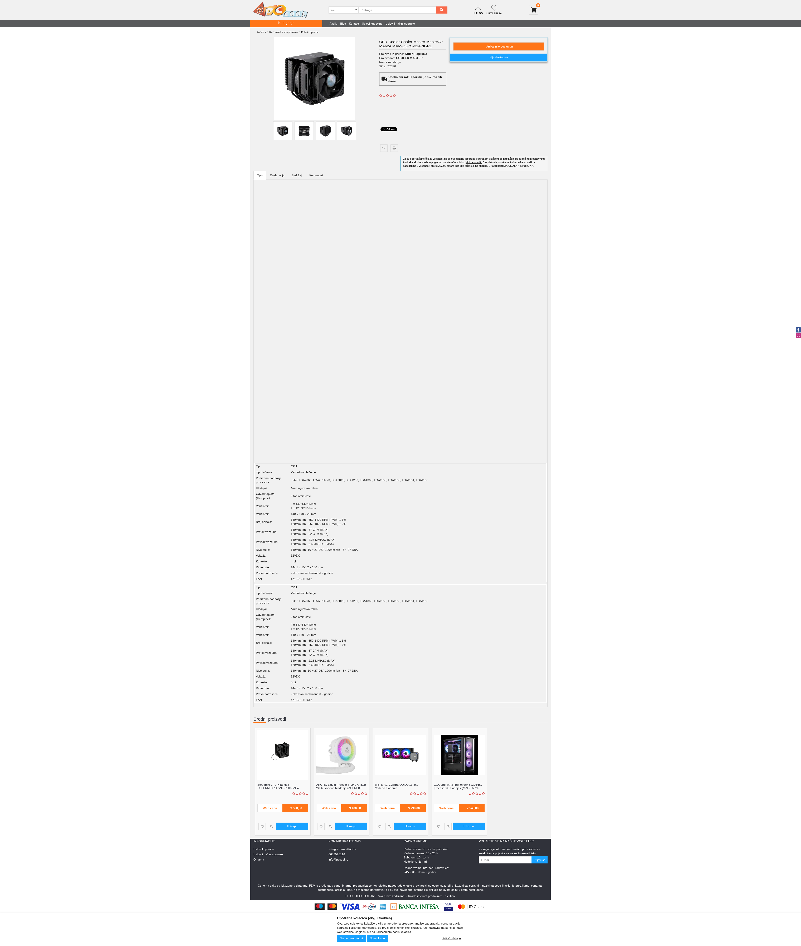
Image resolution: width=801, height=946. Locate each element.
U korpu (292, 826)
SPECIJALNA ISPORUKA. (518, 165)
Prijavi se (539, 860)
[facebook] (798, 329)
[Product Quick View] (271, 826)
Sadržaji (297, 175)
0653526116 (337, 854)
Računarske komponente (283, 32)
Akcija (333, 23)
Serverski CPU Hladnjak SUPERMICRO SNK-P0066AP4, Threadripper (278, 788)
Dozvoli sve (377, 938)
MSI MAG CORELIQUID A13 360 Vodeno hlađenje (396, 786)
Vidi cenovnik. (474, 162)
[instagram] (798, 335)
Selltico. (450, 896)
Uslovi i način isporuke (400, 23)
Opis (260, 175)
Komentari (316, 175)
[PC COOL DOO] (280, 10)
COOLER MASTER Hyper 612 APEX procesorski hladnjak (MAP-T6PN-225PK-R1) (458, 788)
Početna (261, 32)
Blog (343, 23)
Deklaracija (277, 175)
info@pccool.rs (338, 859)
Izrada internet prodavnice (425, 896)
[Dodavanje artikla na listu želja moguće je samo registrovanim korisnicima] (384, 148)
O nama (258, 859)
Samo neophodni (351, 938)
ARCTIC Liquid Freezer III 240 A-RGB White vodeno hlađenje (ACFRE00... (341, 786)
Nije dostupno (499, 57)
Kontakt (354, 23)
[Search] (441, 10)
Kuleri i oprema (310, 32)
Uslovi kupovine (372, 23)
